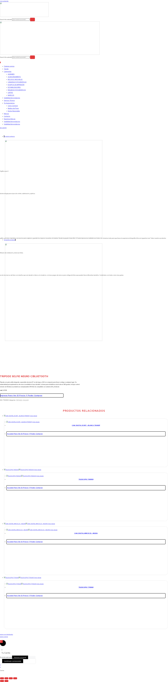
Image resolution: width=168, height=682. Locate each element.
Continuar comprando (12, 661)
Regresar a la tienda (20, 657)
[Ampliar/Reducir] (2, 678)
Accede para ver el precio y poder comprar (25, 434)
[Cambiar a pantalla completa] (6, 678)
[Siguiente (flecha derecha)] (6, 681)
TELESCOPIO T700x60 (86, 587)
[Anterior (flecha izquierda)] (2, 681)
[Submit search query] (32, 19)
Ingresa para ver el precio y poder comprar (21, 395)
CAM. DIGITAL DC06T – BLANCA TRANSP (86, 425)
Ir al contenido (4, 1)
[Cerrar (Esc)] (15, 678)
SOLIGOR (26, 400)
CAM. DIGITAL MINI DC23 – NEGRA (86, 533)
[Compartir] (11, 678)
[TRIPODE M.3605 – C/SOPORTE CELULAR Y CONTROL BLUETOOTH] (53, 340)
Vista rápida (33, 416)
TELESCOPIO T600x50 (86, 479)
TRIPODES (19, 400)
